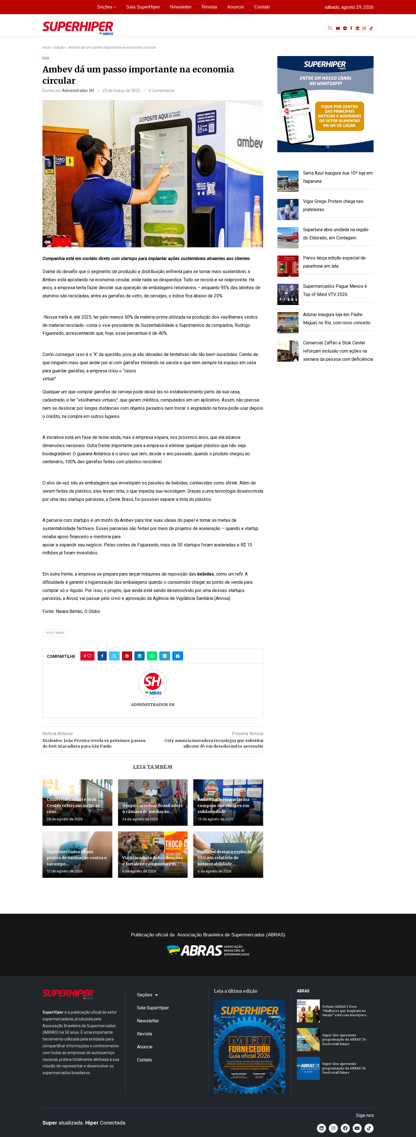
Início (46, 47)
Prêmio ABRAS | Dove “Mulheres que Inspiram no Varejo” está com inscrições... (345, 1011)
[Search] (330, 28)
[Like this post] (89, 655)
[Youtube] (338, 28)
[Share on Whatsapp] (152, 655)
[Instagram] (364, 28)
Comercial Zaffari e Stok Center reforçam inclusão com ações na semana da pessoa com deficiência (338, 351)
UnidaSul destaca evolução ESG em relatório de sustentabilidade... (225, 857)
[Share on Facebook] (102, 655)
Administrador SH (78, 90)
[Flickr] (345, 28)
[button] (325, 104)
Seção (60, 47)
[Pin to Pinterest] (127, 655)
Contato (262, 7)
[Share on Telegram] (164, 655)
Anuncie (235, 7)
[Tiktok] (371, 28)
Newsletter (181, 7)
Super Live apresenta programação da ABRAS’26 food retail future (344, 1039)
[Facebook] (351, 28)
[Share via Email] (177, 655)
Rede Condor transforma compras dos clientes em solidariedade (223, 805)
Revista (209, 7)
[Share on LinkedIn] (139, 655)
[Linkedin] (357, 28)
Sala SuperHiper (143, 7)
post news (55, 633)
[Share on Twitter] (114, 655)
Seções (104, 7)
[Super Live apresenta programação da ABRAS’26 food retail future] (308, 1039)
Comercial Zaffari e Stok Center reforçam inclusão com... (73, 805)
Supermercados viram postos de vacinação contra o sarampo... (77, 857)
